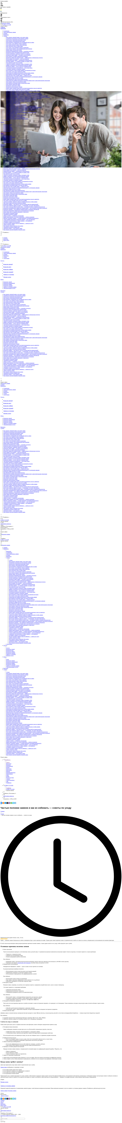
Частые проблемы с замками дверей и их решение (18, 53)
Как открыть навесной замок (13, 84)
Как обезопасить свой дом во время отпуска (16, 79)
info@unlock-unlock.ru (6, 523)
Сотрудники (6, 120)
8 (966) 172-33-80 (7, 24)
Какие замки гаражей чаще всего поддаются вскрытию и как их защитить (24, 88)
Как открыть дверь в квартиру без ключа (16, 114)
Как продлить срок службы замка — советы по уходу (19, 75)
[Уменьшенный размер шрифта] (1, 2)
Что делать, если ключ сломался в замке (15, 71)
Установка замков (12, 1090)
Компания (3, 28)
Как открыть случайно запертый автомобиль (17, 56)
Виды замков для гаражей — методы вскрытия (17, 59)
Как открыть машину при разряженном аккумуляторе (19, 48)
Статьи (5, 36)
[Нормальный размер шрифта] (1, 4)
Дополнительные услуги (9, 142)
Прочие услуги (7, 131)
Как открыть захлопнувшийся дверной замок (17, 118)
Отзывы (5, 33)
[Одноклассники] (3, 803)
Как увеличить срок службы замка (14, 46)
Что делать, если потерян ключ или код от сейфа (18, 89)
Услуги (2, 122)
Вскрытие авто (7, 126)
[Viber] (9, 803)
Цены (2, 133)
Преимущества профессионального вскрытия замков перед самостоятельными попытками (28, 80)
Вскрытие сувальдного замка (13, 85)
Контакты (3, 144)
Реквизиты (6, 34)
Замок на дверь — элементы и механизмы (16, 104)
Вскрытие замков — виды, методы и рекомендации (18, 66)
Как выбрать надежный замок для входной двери (18, 83)
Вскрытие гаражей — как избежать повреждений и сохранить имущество (24, 98)
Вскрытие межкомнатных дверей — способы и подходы (19, 51)
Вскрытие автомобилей (9, 137)
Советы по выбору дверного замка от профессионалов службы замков (23, 90)
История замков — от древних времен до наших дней (19, 61)
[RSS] (1, 804)
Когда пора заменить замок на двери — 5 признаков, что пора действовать (24, 94)
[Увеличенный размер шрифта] (2, 5)
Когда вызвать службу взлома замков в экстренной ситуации (21, 70)
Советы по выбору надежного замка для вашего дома (19, 64)
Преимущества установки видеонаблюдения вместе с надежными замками (24, 76)
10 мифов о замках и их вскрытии (14, 111)
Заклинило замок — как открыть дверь (15, 117)
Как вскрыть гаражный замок (13, 102)
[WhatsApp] (11, 803)
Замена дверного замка (11, 113)
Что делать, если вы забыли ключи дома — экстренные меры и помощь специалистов (27, 95)
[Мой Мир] (5, 803)
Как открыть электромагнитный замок (15, 41)
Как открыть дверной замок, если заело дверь (17, 37)
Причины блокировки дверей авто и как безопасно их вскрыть (21, 99)
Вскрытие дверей (7, 124)
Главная (3, 27)
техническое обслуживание (24, 962)
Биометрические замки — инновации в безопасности (19, 60)
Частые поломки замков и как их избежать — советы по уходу (21, 112)
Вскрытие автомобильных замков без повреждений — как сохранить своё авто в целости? (28, 97)
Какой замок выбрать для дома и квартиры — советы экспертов (21, 106)
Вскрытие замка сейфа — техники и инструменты (18, 55)
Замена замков (4, 1090)
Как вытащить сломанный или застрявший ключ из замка (20, 42)
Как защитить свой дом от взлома (14, 62)
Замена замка (4, 1067)
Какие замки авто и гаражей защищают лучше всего (18, 100)
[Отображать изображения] (1, 14)
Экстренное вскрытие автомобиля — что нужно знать (19, 67)
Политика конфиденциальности (8, 1115)
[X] (7, 803)
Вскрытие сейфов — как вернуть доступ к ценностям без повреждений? (23, 93)
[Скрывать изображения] (1, 16)
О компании (6, 31)
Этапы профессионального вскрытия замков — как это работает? (22, 108)
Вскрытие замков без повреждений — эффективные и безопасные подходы (24, 57)
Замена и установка (8, 129)
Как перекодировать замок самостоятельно (16, 45)
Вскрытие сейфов (7, 127)
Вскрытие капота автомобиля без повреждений (17, 52)
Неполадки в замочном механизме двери (16, 39)
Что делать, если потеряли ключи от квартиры (17, 47)
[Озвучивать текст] (1, 19)
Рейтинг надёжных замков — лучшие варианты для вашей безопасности (23, 107)
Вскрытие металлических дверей (14, 87)
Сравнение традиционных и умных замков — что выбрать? (20, 109)
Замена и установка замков (9, 141)
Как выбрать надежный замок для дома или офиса (18, 74)
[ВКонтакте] (1, 803)
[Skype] (13, 803)
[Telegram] (15, 803)
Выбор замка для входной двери (14, 50)
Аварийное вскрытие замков (13, 103)
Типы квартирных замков (9, 32)
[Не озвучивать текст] (1, 20)
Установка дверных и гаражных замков (15, 69)
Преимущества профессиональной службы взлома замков (20, 73)
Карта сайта (3, 1105)
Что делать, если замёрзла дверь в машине (16, 43)
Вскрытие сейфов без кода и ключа (14, 78)
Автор (2, 1093)
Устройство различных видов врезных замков (17, 38)
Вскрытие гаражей (7, 128)
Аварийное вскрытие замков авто (14, 116)
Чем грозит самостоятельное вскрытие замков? (17, 92)
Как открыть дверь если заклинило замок (16, 81)
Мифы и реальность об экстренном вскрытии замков (19, 65)
